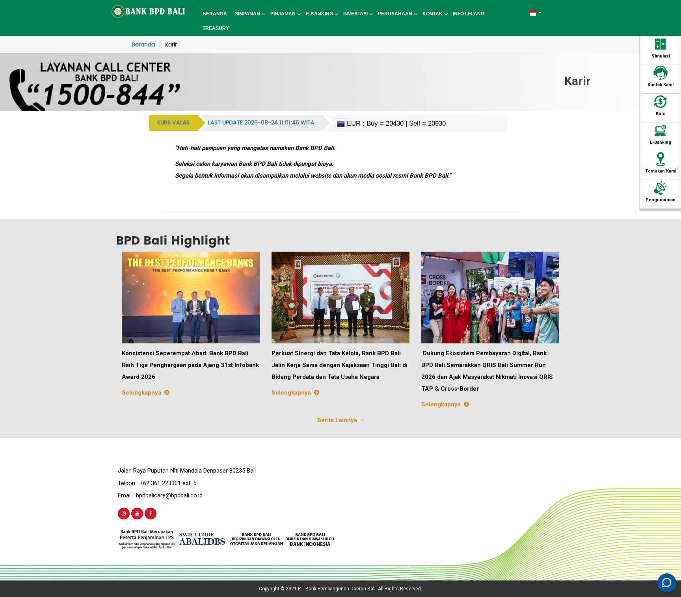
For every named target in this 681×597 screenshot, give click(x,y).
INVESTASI (355, 14)
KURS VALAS (173, 122)
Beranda (143, 44)
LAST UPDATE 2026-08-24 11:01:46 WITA (261, 122)
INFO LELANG (468, 14)
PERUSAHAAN (395, 14)
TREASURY (216, 28)
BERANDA (215, 14)
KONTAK (432, 14)
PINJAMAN (283, 14)
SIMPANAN (247, 14)
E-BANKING (319, 14)
